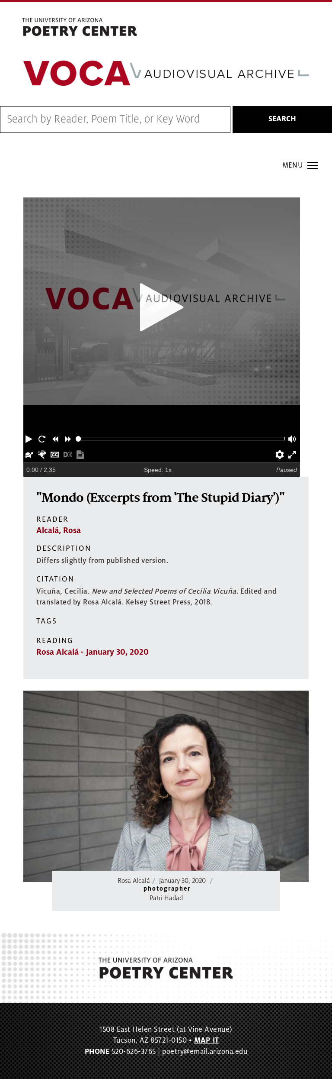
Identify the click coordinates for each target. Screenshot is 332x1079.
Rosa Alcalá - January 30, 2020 (92, 652)
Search (282, 119)
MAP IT (206, 1040)
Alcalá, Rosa (58, 530)
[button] (30, 438)
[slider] (78, 439)
